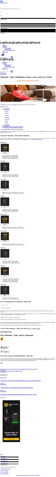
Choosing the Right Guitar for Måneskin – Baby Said (12, 127)
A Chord (6, 111)
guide (4, 104)
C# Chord (7, 113)
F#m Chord (7, 117)
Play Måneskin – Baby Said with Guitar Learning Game (13, 126)
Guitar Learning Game (37, 139)
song (1, 132)
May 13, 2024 (2, 73)
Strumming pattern (6, 125)
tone (46, 358)
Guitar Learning (3, 74)
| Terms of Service (37, 475)
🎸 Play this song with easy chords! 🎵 (28, 80)
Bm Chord (7, 109)
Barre (4, 192)
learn (17, 139)
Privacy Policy (31, 475)
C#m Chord (7, 119)
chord (5, 129)
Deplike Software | (25, 475)
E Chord (6, 115)
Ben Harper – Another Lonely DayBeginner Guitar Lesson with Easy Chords (18, 394)
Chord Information (6, 108)
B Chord (6, 122)
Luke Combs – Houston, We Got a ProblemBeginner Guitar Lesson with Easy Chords (20, 380)
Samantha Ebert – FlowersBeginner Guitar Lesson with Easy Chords (16, 387)
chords (14, 104)
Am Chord (7, 124)
